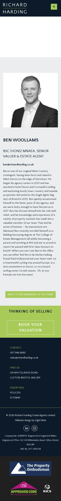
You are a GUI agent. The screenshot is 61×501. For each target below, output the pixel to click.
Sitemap (15, 397)
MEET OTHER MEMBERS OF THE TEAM (30, 294)
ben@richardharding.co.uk (18, 164)
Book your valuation (30, 328)
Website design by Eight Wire (30, 420)
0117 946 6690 (18, 352)
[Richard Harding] (15, 8)
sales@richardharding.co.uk (24, 357)
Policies (15, 392)
